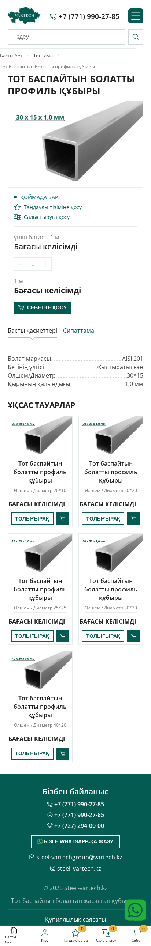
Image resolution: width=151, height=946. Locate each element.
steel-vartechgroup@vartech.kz (79, 857)
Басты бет (11, 55)
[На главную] (24, 16)
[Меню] (135, 16)
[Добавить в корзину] (62, 518)
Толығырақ (32, 519)
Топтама (43, 55)
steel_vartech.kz (79, 868)
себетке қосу (47, 307)
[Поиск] (135, 36)
